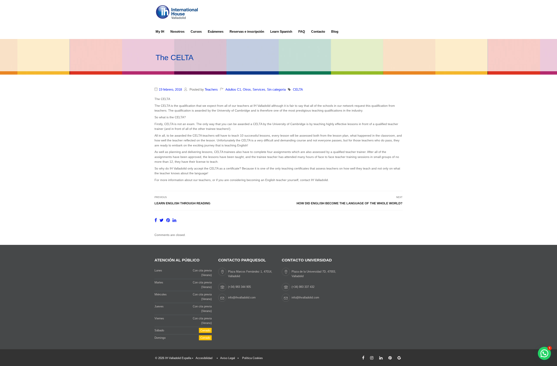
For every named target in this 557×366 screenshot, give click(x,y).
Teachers (211, 89)
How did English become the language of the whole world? (350, 203)
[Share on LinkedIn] (174, 220)
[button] (544, 353)
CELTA (298, 89)
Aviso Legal (227, 358)
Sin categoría (276, 89)
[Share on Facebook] (156, 220)
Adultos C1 (233, 89)
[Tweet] (162, 220)
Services (259, 89)
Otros (247, 89)
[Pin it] (168, 220)
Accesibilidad (204, 358)
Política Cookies (252, 358)
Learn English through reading (182, 203)
